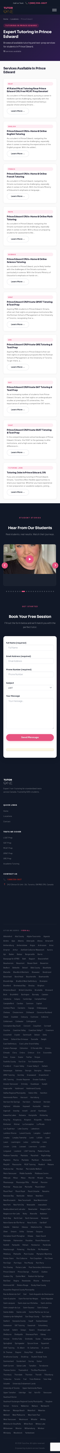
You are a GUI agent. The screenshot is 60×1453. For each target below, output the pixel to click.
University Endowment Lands (24, 1383)
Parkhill (6, 1245)
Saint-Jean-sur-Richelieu (28, 1303)
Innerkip (16, 1111)
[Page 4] (13, 591)
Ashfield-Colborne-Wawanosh (33, 950)
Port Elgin (7, 1263)
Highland (7, 1106)
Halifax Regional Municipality (14, 1093)
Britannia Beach (9, 990)
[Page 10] (28, 591)
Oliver (5, 1231)
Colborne (44, 1017)
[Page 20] (51, 591)
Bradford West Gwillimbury (26, 981)
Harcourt (24, 1097)
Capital (39, 1003)
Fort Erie (22, 1061)
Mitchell (35, 1182)
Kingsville (38, 1120)
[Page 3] (11, 591)
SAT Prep (7, 843)
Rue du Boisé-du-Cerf (12, 1294)
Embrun (31, 1052)
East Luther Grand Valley (29, 1044)
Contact (6, 821)
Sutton (39, 1361)
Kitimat (17, 1124)
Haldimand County (33, 1088)
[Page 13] (35, 591)
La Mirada (40, 1124)
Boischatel (7, 976)
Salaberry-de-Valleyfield (13, 1316)
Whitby (43, 1419)
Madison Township (10, 1155)
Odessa (25, 1227)
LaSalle (40, 1137)
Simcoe (6, 1339)
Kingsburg (17, 1120)
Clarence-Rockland (44, 1012)
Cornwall (47, 1026)
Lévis (45, 1142)
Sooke (38, 1339)
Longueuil (7, 1151)
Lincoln (6, 1146)
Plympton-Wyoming (44, 1254)
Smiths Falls (17, 1339)
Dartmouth (27, 1035)
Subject (10, 683)
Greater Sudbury (39, 1079)
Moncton (44, 1182)
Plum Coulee (29, 1254)
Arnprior (6, 950)
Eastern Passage (10, 1048)
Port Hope (18, 1263)
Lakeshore (35, 1129)
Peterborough (9, 1249)
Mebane (51, 1164)
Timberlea (7, 1379)
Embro (22, 1052)
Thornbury (7, 1374)
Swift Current (8, 1366)
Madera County (44, 1151)
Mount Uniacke (34, 1191)
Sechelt (6, 1330)
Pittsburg (7, 1254)
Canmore (30, 1003)
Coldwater (19, 1021)
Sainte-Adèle (8, 1312)
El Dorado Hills (37, 1048)
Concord (27, 1026)
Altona (40, 941)
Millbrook (7, 1178)
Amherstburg (8, 945)
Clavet (6, 1017)
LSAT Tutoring (29, 1151)
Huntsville (37, 1106)
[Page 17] (44, 591)
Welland (6, 1415)
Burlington (25, 994)
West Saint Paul (34, 1415)
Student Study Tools (39, 1357)
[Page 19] (49, 591)
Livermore (33, 1146)
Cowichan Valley (19, 1030)
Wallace (35, 1406)
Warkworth (45, 1406)
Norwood (44, 1218)
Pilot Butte (31, 1249)
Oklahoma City (36, 1227)
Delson (37, 1035)
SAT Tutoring (20, 1325)
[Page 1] (6, 591)
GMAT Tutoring (9, 1075)
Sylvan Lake (21, 1366)
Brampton (43, 981)
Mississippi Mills (22, 1182)
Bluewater (36, 972)
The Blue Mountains (38, 1370)
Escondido (47, 1052)
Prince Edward (9, 1272)
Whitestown (8, 1428)
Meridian (19, 1169)
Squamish (45, 1343)
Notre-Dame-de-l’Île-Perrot (14, 1222)
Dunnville (35, 1039)
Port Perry (40, 1263)
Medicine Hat (8, 1169)
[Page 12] (33, 591)
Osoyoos (39, 1231)
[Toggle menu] (54, 10)
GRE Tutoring (8, 1079)
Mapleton (7, 1160)
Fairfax (29, 1057)
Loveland (17, 1151)
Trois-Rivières (35, 1379)
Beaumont (20, 963)
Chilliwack (30, 1012)
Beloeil (25, 968)
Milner (15, 1178)
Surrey (31, 1361)
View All (25, 930)
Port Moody (28, 1263)
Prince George (23, 1272)
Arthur (15, 950)
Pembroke (47, 1245)
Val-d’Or (37, 1392)
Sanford (6, 1321)
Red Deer (7, 1281)
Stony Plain (28, 1352)
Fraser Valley (19, 1066)
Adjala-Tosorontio (34, 936)
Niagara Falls (45, 1209)
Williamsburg (30, 1428)
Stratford (39, 1352)
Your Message (13, 696)
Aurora (50, 950)
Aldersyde (31, 941)
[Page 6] (17, 591)
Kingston (28, 1120)
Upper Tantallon (9, 1392)
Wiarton (18, 1428)
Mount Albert (40, 1187)
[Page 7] (20, 591)
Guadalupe (35, 1084)
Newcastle (31, 1205)
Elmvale (6, 1052)
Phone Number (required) (19, 669)
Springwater (20, 1343)
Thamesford (23, 1370)
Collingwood (31, 1021)
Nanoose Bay (8, 1196)
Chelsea (6, 1012)
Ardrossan (42, 945)
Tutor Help (47, 1379)
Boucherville (31, 976)
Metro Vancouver (10, 1173)
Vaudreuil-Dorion (10, 1397)
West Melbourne (18, 1415)
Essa (5, 1057)
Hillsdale (16, 1106)
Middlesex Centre (41, 1173)
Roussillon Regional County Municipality (18, 1290)
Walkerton (25, 1406)
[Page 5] (15, 591)
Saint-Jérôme (46, 1303)
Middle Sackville (26, 1173)
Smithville (29, 1339)
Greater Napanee (23, 1079)
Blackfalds (47, 968)
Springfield (7, 1343)
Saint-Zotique (42, 1307)
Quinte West (21, 1276)
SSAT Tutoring (9, 1348)
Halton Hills (33, 1093)
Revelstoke (26, 1281)
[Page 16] (42, 591)
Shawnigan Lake (44, 1330)
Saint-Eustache (9, 1298)
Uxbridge (22, 1392)
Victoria (15, 1406)
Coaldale (14, 1017)
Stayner (18, 1352)
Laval (47, 1137)
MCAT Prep (8, 848)
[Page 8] (22, 591)
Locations (14, 19)
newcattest (42, 1205)
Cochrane (35, 1017)
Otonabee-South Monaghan (14, 1236)
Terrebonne (43, 1366)
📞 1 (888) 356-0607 (36, 3)
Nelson (30, 1196)
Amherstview (22, 945)
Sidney (43, 1334)
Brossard (49, 990)
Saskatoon (7, 1325)
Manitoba (24, 1155)
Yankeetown (29, 1433)
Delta (45, 1035)
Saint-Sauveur (29, 1307)
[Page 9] (25, 591)
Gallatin (45, 1066)
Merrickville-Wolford (33, 1169)
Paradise (29, 1240)
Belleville (16, 968)
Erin (39, 1052)
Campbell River (40, 999)
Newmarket (33, 1209)
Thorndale (18, 1374)
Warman (6, 1410)
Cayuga (31, 1008)
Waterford (31, 1410)
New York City (18, 1205)
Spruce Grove (33, 1343)
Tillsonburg (48, 1374)
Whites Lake (40, 1424)
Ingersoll (7, 1111)
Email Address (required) (18, 656)
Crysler (17, 1035)
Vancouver (47, 1392)
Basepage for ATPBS (11, 959)
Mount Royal (20, 1191)
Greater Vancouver (11, 1084)
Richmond (46, 1281)
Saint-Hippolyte (47, 1298)
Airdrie (6, 941)
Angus (32, 945)
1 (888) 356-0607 (14, 879)
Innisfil (25, 1111)
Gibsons (47, 1070)
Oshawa (30, 1231)
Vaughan (48, 1401)
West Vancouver (9, 1419)
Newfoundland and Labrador (14, 1209)
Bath (24, 959)
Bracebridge (8, 981)
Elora (15, 1052)
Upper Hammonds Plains (32, 1388)
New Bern (39, 1196)
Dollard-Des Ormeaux (19, 1039)
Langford (46, 1133)
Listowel (22, 1146)
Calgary (17, 999)
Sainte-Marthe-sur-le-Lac (39, 1312)
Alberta (21, 941)
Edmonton (24, 1048)
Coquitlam (37, 1026)
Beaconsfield (43, 959)
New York (7, 1205)
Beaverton (44, 963)
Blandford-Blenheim (21, 972)
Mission (49, 1178)
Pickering (21, 1249)
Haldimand (19, 1088)
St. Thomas (8, 1352)
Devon (6, 1039)
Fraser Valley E (33, 1066)
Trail (25, 1379)
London (43, 1146)
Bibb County (35, 968)
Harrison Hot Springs (11, 1102)
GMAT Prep (8, 853)
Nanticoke (21, 1196)
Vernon (6, 1406)
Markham (35, 1160)
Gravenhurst (44, 1075)
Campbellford (8, 1003)
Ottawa (30, 1236)
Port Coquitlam (36, 1258)
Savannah (31, 1325)
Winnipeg (7, 1433)
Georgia (28, 1070)
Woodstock (18, 1433)
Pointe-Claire (8, 1258)
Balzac (20, 954)
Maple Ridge (46, 1155)
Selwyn (24, 1330)
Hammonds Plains (10, 1097)
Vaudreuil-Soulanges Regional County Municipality (23, 1401)
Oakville (6, 1227)
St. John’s (45, 1348)
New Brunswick (9, 1200)
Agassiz (47, 936)
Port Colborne (22, 1258)
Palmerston (18, 1240)
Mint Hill (31, 1178)
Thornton (29, 1374)
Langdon (37, 1133)
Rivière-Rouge (23, 1285)
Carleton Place (9, 1008)
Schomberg (42, 1325)
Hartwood (37, 1102)
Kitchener (7, 1124)
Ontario (14, 1231)
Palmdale (7, 1240)
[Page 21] (53, 591)
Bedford (6, 968)
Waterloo (41, 1410)
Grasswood (31, 1075)
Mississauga (8, 1182)
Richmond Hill (9, 1285)
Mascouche (17, 1164)
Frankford (7, 1066)
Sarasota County (19, 1321)
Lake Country (23, 1129)
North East (18, 1218)
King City (7, 1120)
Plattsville (17, 1254)
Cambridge (27, 999)
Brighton (41, 985)
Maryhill (6, 1164)
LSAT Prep (7, 837)
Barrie (40, 954)
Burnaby (35, 994)
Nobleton (43, 1213)
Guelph (44, 1084)
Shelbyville (18, 1334)
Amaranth (49, 941)
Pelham (25, 1245)
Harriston (27, 1102)
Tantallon (33, 1366)
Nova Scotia (32, 1222)
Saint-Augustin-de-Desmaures (41, 1294)
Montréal (7, 1187)
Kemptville (33, 1115)
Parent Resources (42, 1240)
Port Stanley (8, 1267)
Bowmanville (44, 976)
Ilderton (46, 1106)
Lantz (31, 1137)
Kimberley (44, 1115)
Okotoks (48, 1227)
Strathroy (25, 1357)
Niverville (34, 1213)
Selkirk (15, 1330)
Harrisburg (34, 1097)
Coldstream (8, 1021)
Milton (23, 1178)
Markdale (25, 1160)
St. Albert (21, 1348)
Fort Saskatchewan (35, 1061)
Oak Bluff (43, 1222)
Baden (11, 954)
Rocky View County (38, 1285)
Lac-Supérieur (9, 1129)
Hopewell (26, 1106)
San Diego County (32, 1316)
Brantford (7, 985)
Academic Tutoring (11, 863)
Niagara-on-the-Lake (11, 1213)
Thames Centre (9, 1370)
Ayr (4, 954)
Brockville (39, 990)
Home (5, 19)
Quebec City (8, 1276)
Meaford (41, 1164)
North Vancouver (32, 1218)
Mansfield (35, 1155)
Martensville (46, 1160)
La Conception (28, 1124)
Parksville (16, 1245)
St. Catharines (33, 1348)
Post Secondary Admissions (40, 1267)
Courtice (6, 1030)
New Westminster (41, 1200)
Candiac (20, 1003)
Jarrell (33, 1111)
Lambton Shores (10, 1133)
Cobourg (24, 1017)
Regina (16, 1281)
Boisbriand (47, 972)
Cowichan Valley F (36, 1030)
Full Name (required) (16, 643)
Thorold (38, 1374)
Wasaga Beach (19, 1410)
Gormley (20, 1075)
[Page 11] (31, 591)
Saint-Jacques (9, 1303)
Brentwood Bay (20, 985)
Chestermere (18, 1012)
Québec (44, 1272)
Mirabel (40, 1178)
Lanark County (25, 1133)
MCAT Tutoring (30, 1164)
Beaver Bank (32, 963)
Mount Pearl (8, 1191)
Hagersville (8, 1088)
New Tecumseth (24, 1200)
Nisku (25, 1213)
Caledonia (7, 999)
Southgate (47, 1339)
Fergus (37, 1057)
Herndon (47, 1102)
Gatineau (19, 1070)
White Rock (28, 1424)
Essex (13, 1057)
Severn (32, 1330)
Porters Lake (21, 1267)
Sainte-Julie (21, 1312)
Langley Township (19, 1137)
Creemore (50, 1030)
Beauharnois (8, 963)
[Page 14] (37, 591)
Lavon (6, 1142)
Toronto (17, 1379)
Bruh (5, 994)
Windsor (41, 1428)
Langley (6, 1137)
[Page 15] (40, 591)
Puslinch (35, 1272)
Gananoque (8, 1070)
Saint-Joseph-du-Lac (12, 1307)
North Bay (7, 1218)
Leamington (16, 1142)
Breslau (31, 985)
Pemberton (35, 1245)
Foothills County (9, 1061)
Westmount (23, 1419)
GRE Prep (7, 858)
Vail (30, 1392)
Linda (14, 1146)
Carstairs (22, 1008)
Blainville (7, 972)
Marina (16, 1160)
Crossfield (7, 1035)
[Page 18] (46, 591)
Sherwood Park (32, 1334)
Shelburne (7, 1334)
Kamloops (42, 1111)
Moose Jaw (17, 1187)
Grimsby (24, 1084)
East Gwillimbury (10, 1044)
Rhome (36, 1281)
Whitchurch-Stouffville (12, 1424)
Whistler (34, 1419)
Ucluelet (6, 1383)
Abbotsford (7, 936)
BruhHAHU (14, 994)
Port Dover (49, 1258)
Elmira (47, 1048)
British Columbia (25, 990)
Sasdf (30, 1321)
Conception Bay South (12, 1026)
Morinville (29, 1187)
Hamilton (43, 1093)
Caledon (45, 994)
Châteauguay (42, 1008)
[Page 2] (8, 591)
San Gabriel (46, 1316)
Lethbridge (35, 1142)
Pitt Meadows (43, 1249)
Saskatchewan (42, 1321)
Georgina (38, 1070)
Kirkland (48, 1120)
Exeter (21, 1057)
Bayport (32, 959)
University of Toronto (11, 1388)
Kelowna (22, 1115)
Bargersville (30, 954)
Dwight (43, 1039)
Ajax (13, 941)
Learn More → (18, 111)
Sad (25, 1294)
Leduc (26, 1142)
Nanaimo (45, 1191)
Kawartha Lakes (9, 1115)
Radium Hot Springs (36, 1276)
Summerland (8, 1361)
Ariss (51, 945)
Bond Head (19, 976)
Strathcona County (10, 1357)
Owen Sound (41, 1236)
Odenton (15, 1227)
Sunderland (21, 1361)
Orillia (21, 1231)
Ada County (19, 936)
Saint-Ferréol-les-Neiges (29, 1298)
